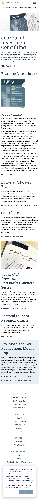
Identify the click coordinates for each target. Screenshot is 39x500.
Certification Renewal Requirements (19, 462)
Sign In (19, 455)
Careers (19, 432)
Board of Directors (19, 421)
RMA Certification (19, 408)
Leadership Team (20, 425)
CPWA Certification (19, 404)
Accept (26, 492)
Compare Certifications (20, 398)
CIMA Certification (19, 401)
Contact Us (19, 442)
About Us (19, 418)
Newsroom (19, 428)
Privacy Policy (24, 487)
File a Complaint (19, 445)
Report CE (19, 459)
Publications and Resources (9, 7)
